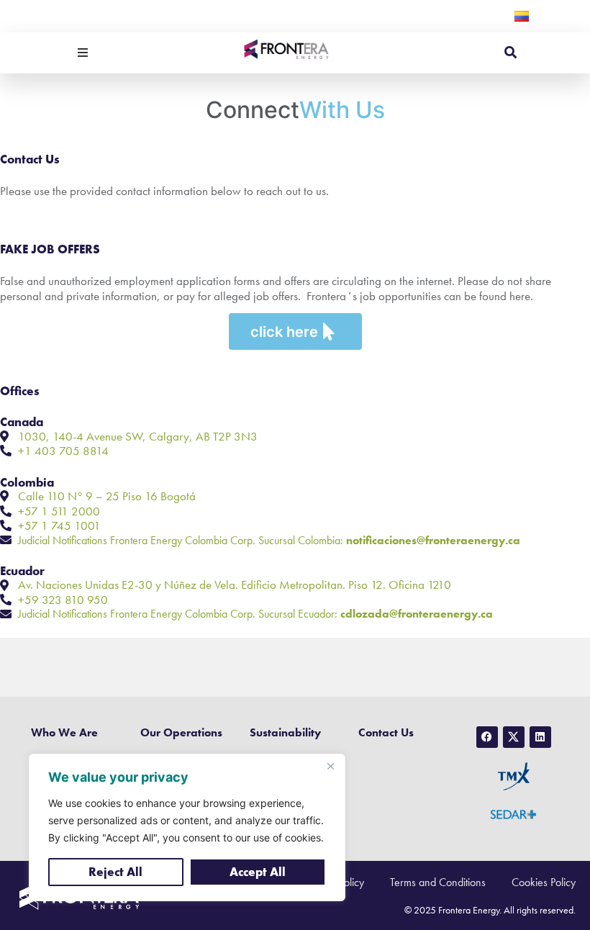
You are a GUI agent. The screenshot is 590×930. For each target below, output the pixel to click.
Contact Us (386, 732)
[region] (187, 827)
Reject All (115, 872)
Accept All (258, 872)
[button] (83, 53)
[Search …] (510, 52)
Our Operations (181, 732)
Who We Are (64, 732)
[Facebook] (487, 737)
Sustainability (285, 732)
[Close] (330, 766)
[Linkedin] (540, 737)
